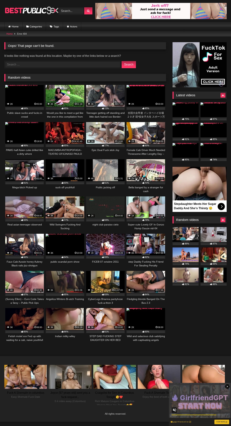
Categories (36, 26)
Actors (73, 26)
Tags (56, 26)
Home (15, 26)
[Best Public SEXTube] (31, 11)
